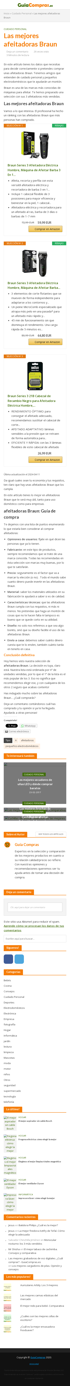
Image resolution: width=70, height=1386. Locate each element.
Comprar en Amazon (47, 229)
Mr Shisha (14, 1249)
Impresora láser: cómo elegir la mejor (36, 1198)
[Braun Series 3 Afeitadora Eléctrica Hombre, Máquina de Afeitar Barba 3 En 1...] (35, 145)
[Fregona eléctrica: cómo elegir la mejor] (10, 1143)
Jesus (11, 1225)
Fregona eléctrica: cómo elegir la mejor (37, 1139)
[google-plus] (30, 959)
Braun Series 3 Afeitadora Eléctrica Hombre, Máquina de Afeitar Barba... (34, 285)
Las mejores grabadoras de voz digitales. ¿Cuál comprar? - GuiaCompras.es (35, 1260)
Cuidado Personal (22, 13)
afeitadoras (27, 740)
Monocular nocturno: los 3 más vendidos (32, 1241)
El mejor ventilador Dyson (31, 1183)
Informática (25, 1194)
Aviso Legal (34, 1364)
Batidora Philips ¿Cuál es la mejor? (38, 1225)
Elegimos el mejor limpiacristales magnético (39, 1161)
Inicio (7, 13)
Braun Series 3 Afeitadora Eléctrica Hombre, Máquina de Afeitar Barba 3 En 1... (34, 170)
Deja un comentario (17, 51)
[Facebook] (8, 959)
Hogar (22, 1117)
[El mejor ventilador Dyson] (10, 1183)
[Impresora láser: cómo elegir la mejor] (10, 1202)
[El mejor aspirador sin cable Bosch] (10, 1123)
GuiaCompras (37, 1357)
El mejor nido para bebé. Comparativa (42, 1305)
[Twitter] (19, 959)
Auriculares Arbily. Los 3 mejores (39, 1285)
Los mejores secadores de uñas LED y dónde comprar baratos (35, 784)
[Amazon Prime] (57, 222)
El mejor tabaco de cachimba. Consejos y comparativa (32, 1251)
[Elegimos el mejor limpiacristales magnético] (10, 1165)
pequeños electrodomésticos (22, 746)
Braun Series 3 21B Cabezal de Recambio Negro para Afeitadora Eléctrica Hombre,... (31, 401)
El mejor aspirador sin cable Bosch (35, 1121)
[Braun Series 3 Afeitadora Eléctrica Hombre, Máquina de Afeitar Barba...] (35, 263)
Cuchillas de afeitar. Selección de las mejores (35, 819)
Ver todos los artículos (50, 834)
